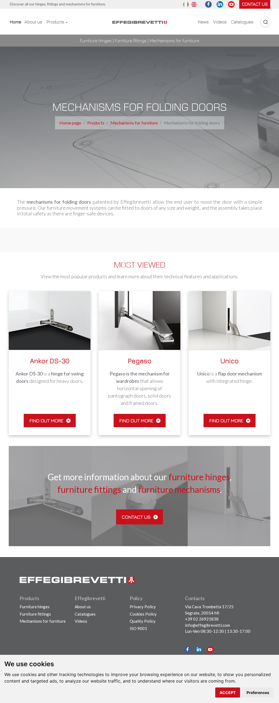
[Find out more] (49, 319)
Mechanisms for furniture (174, 40)
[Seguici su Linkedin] (220, 4)
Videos (220, 21)
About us (33, 21)
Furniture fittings (131, 40)
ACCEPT (228, 692)
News (203, 21)
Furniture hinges (96, 40)
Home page (70, 122)
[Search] (265, 21)
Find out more (47, 420)
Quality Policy (143, 621)
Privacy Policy (143, 606)
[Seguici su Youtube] (231, 4)
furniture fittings (89, 489)
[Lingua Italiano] (185, 4)
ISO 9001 (138, 628)
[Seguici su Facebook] (208, 4)
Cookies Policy (143, 614)
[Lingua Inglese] (194, 4)
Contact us (255, 4)
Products (55, 21)
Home (15, 21)
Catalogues (242, 21)
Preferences (258, 692)
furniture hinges (199, 477)
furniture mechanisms (179, 489)
